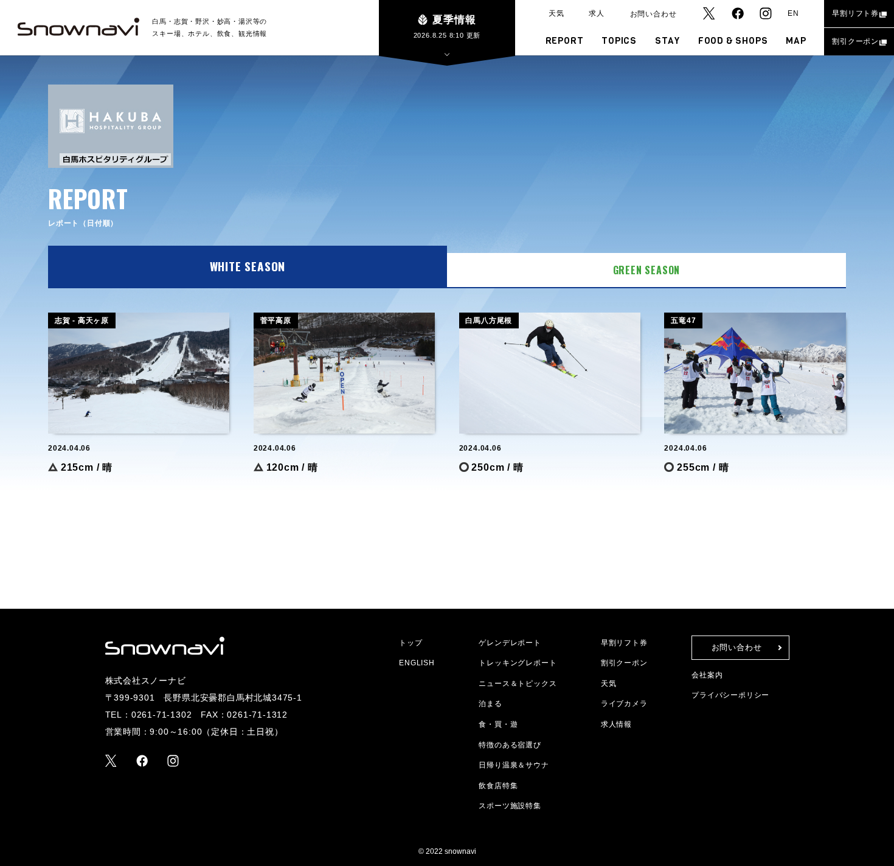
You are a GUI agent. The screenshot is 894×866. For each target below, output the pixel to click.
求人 (597, 13)
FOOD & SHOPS (733, 41)
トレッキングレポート (517, 663)
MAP (796, 41)
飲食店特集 (498, 785)
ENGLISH (417, 663)
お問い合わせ (653, 14)
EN (793, 13)
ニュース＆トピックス (517, 683)
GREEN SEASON (647, 270)
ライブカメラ (624, 703)
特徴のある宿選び (510, 745)
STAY (667, 41)
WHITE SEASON (248, 266)
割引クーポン (855, 41)
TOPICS (619, 41)
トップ (410, 643)
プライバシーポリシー (730, 695)
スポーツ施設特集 (510, 806)
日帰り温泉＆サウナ (514, 765)
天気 (556, 13)
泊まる (490, 703)
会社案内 (706, 675)
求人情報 (616, 724)
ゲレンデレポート (510, 643)
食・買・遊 (498, 724)
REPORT (565, 41)
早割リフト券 (855, 13)
